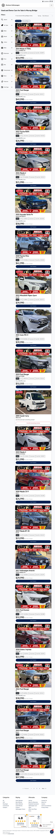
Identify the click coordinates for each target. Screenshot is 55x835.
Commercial (6, 805)
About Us (43, 802)
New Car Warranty (33, 802)
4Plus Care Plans (33, 809)
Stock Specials (19, 800)
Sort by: (39, 15)
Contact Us (44, 800)
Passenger (5, 804)
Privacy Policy (44, 807)
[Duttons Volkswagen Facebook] (50, 1)
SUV (4, 802)
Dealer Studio (11, 833)
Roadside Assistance (34, 804)
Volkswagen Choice (20, 809)
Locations (46, 1)
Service (30, 800)
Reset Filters (18, 21)
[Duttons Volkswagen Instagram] (52, 1)
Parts (30, 811)
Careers (43, 804)
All (3, 800)
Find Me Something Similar (33, 423)
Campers (5, 807)
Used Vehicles (19, 805)
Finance (18, 807)
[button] (51, 5)
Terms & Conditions (46, 805)
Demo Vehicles (19, 804)
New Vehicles (19, 802)
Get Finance (33, 61)
